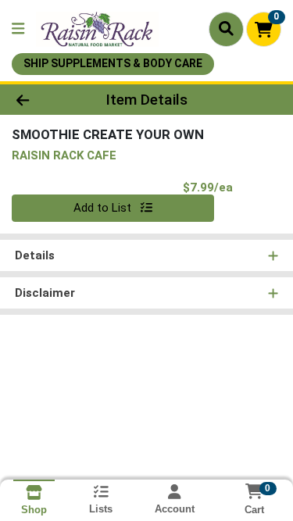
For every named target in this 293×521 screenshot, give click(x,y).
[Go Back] (45, 99)
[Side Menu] (18, 29)
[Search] (226, 29)
